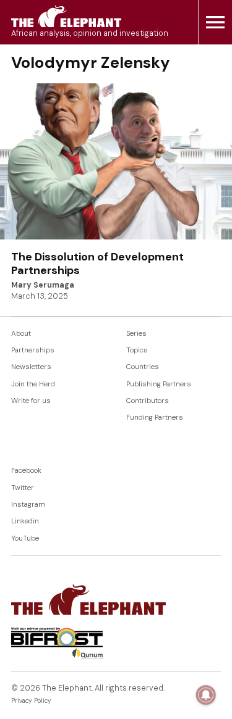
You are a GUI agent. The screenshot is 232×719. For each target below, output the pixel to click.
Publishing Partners (158, 384)
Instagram (28, 504)
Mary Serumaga (42, 285)
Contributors (147, 400)
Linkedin (25, 521)
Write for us (31, 400)
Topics (137, 350)
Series (136, 333)
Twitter (22, 487)
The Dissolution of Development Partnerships (97, 263)
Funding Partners (154, 417)
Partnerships (32, 350)
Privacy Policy (31, 701)
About (21, 333)
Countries (142, 367)
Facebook (26, 470)
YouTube (25, 538)
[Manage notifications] (206, 695)
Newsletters (31, 367)
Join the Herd (33, 384)
